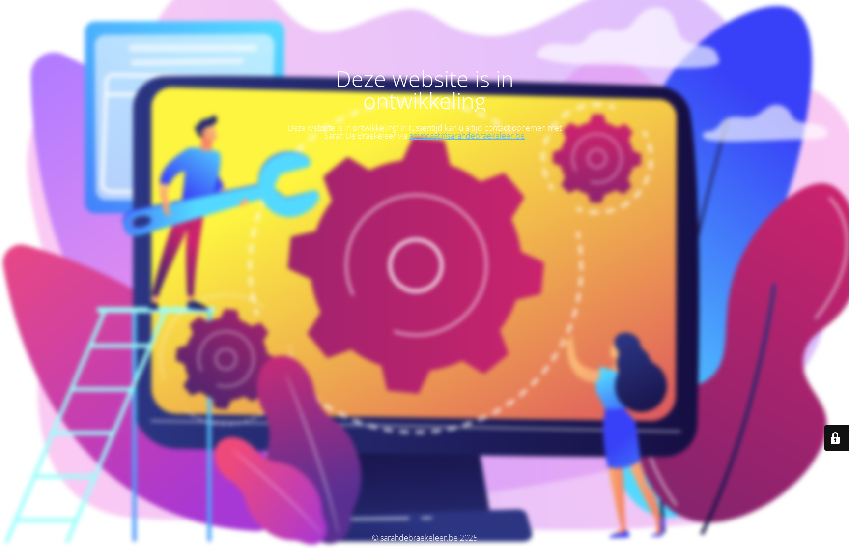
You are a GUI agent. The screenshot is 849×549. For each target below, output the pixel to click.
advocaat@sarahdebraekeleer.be (467, 135)
